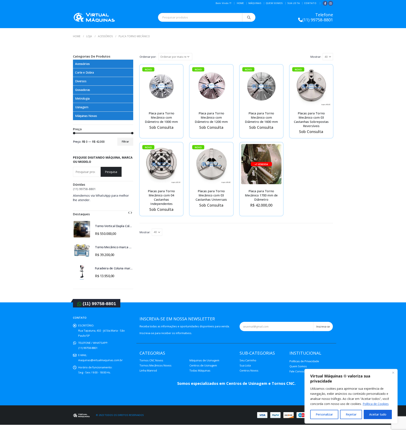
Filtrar (125, 141)
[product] (82, 229)
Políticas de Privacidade (304, 361)
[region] (351, 396)
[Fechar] (393, 372)
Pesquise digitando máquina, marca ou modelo (103, 159)
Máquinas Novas (86, 116)
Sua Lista (293, 3)
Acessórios (82, 64)
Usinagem (81, 107)
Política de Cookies (376, 404)
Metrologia (82, 98)
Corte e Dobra (84, 72)
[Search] (248, 17)
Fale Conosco (297, 371)
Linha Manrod (148, 370)
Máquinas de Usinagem (204, 360)
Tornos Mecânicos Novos (155, 365)
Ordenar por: (148, 57)
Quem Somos (274, 3)
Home (240, 3)
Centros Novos (249, 370)
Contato (310, 3)
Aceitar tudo (377, 414)
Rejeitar (351, 414)
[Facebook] (325, 3)
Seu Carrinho (248, 360)
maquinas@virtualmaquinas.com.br (100, 360)
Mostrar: (315, 57)
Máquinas (254, 3)
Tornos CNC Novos (151, 360)
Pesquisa (111, 172)
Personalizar (324, 414)
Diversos (80, 81)
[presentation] (129, 212)
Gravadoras (82, 90)
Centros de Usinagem (203, 365)
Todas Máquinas (199, 370)
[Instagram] (330, 3)
